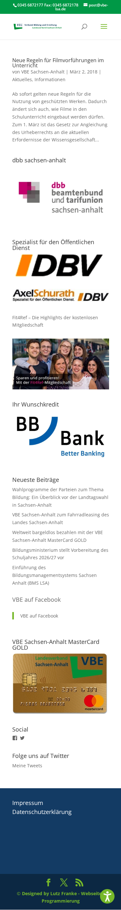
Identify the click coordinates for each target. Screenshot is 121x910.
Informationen (50, 79)
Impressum (27, 803)
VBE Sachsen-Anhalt (43, 72)
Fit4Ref (19, 317)
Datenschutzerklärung (42, 812)
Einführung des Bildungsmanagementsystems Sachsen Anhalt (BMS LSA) (54, 575)
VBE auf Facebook (36, 599)
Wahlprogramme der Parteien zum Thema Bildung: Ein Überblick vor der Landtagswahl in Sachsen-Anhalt (60, 497)
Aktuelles (22, 79)
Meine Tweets (27, 765)
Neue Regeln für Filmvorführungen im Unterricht (58, 63)
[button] (107, 896)
